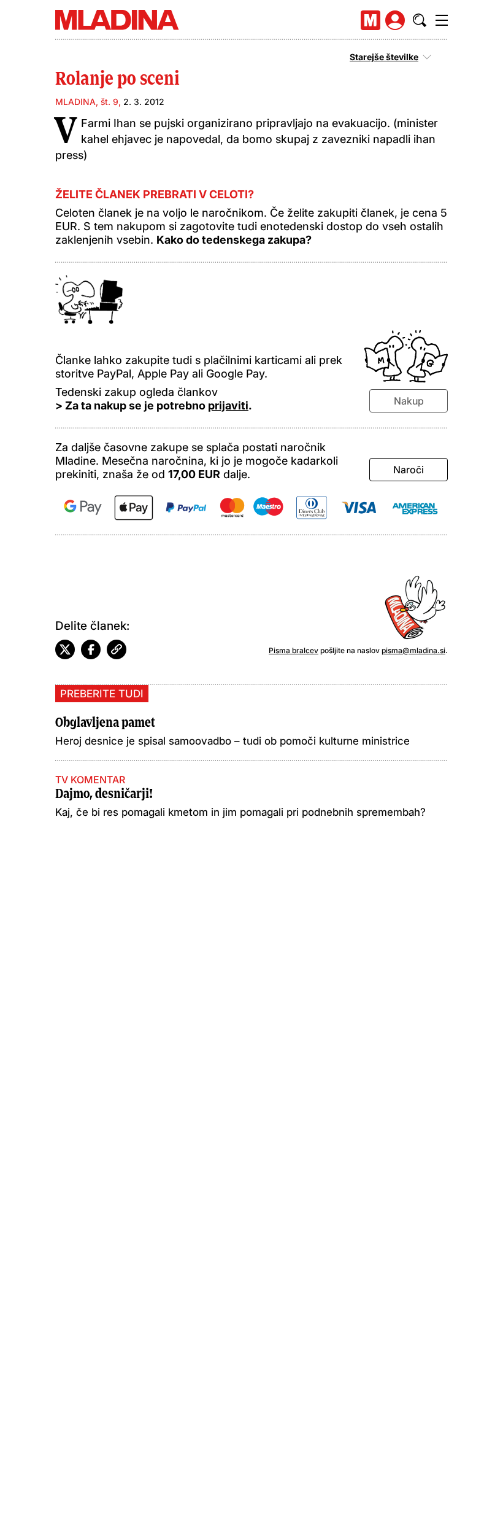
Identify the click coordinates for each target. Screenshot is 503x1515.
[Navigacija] (442, 20)
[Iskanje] (419, 20)
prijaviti (228, 405)
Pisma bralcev (293, 650)
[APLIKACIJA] (370, 20)
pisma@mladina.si (413, 650)
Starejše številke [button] (384, 57)
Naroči (408, 469)
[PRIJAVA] (395, 20)
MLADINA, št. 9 (86, 101)
